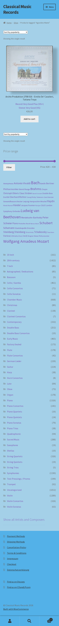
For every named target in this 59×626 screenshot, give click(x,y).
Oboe (9, 389)
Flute (9, 350)
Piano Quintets (14, 417)
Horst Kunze (8, 205)
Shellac (10, 450)
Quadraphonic (14, 433)
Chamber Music (14, 299)
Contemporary (14, 321)
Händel (17, 205)
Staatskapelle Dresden (25, 228)
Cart (45, 618)
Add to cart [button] (29, 118)
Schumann (8, 228)
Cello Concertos (15, 288)
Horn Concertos (15, 377)
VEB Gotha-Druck (17, 236)
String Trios (13, 467)
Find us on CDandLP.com (19, 587)
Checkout (11, 564)
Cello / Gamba (14, 282)
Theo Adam (50, 232)
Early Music (12, 338)
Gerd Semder (49, 197)
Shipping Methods (16, 541)
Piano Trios (12, 428)
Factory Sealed (14, 344)
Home (9, 22)
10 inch (10, 254)
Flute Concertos (15, 355)
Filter (9, 167)
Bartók (43, 183)
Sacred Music (13, 439)
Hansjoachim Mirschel (38, 201)
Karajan (38, 205)
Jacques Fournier (28, 205)
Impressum (12, 558)
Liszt (43, 205)
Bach (35, 182)
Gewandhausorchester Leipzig (16, 201)
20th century (13, 260)
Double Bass (48, 193)
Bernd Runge (24, 189)
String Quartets (14, 456)
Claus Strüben (25, 193)
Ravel (28, 223)
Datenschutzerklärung (18, 569)
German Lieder (14, 361)
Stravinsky (30, 232)
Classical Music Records (17, 9)
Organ (10, 394)
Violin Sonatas (14, 506)
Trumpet (11, 484)
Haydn (51, 201)
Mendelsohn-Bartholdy (31, 217)
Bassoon (11, 277)
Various (7, 235)
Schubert (46, 223)
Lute (9, 383)
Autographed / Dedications (20, 271)
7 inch (10, 266)
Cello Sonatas (14, 294)
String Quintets (14, 461)
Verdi (25, 236)
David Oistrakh (37, 193)
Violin (10, 495)
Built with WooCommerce (16, 609)
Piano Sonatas (14, 422)
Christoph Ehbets (11, 193)
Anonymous (8, 183)
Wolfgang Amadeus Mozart (26, 241)
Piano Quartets (14, 411)
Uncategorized (14, 489)
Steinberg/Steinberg (14, 232)
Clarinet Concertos (16, 316)
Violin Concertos (15, 501)
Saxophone (12, 445)
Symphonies (13, 473)
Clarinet (11, 310)
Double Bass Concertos (18, 333)
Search (29, 621)
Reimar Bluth (35, 224)
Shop (16, 22)
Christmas (12, 305)
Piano (15, 223)
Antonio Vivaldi (22, 183)
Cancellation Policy (16, 547)
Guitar (10, 366)
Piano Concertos (15, 405)
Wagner (31, 236)
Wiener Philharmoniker (41, 236)
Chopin (44, 189)
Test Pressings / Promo (18, 478)
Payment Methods (16, 536)
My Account (10, 621)
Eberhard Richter (18, 196)
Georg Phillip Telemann (35, 197)
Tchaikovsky (40, 232)
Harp (9, 372)
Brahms (35, 189)
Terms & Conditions (16, 553)
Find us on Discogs (16, 581)
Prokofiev (22, 223)
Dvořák (6, 197)
